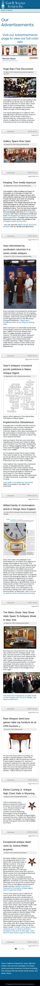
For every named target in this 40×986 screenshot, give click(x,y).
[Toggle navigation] (37, 5)
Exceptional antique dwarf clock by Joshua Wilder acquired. (17, 846)
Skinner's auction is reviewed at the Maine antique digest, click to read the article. (18, 888)
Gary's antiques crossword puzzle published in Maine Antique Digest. (17, 369)
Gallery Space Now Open (17, 141)
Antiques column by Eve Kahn (15, 221)
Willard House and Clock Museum (19, 226)
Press (18, 144)
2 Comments (11, 173)
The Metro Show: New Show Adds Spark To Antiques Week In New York (19, 616)
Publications (27, 512)
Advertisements (26, 35)
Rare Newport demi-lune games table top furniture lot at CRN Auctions (19, 722)
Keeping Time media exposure (19, 182)
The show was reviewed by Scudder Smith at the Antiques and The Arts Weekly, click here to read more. (20, 697)
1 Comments (10, 832)
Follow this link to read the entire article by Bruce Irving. (19, 592)
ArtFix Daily (10, 210)
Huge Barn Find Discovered (18, 68)
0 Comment (10, 131)
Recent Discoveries (20, 72)
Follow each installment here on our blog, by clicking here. (18, 322)
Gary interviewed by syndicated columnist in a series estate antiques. (16, 249)
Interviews (19, 256)
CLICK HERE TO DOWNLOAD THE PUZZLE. (18, 482)
